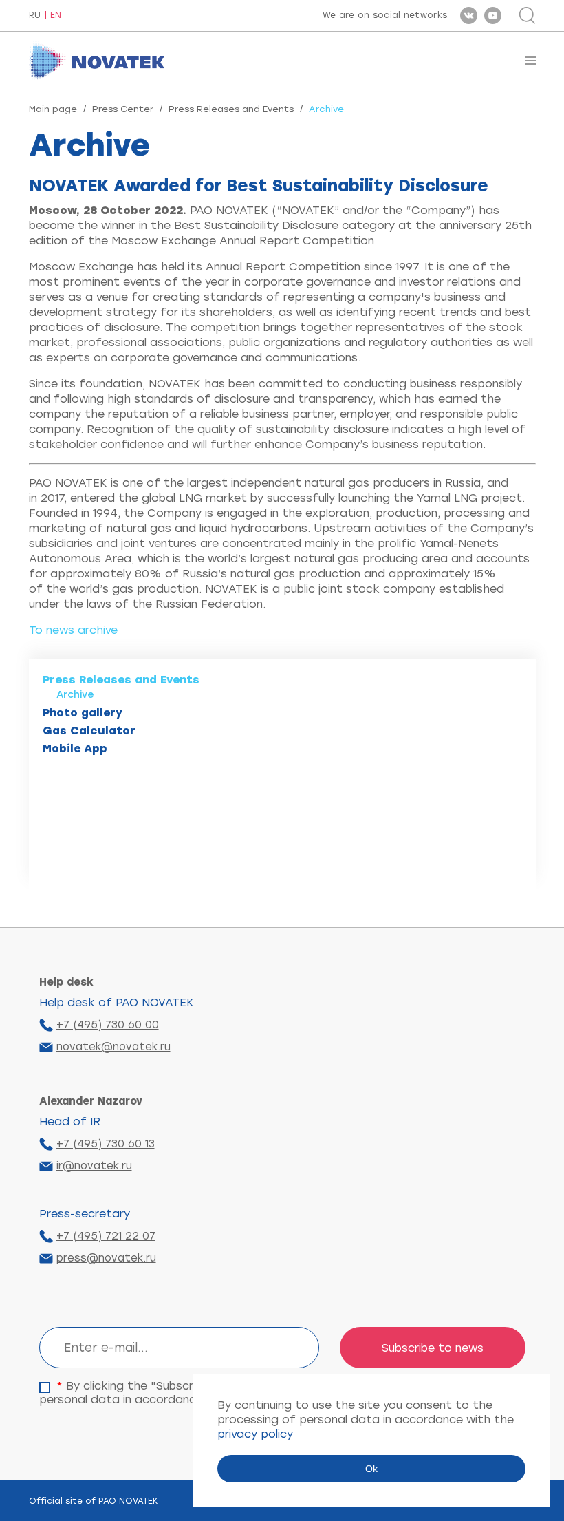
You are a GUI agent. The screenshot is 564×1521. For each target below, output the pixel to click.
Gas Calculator (89, 730)
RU (35, 15)
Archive (75, 695)
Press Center (122, 109)
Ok (371, 1468)
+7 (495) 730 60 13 (105, 1144)
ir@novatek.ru (94, 1166)
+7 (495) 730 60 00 (107, 1025)
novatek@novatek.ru (113, 1047)
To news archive (73, 630)
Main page (53, 109)
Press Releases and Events (231, 109)
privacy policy (255, 1433)
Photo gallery (82, 712)
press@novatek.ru (106, 1258)
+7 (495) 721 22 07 (105, 1236)
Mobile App (75, 748)
